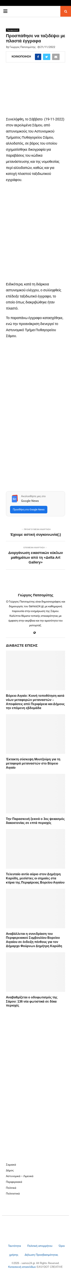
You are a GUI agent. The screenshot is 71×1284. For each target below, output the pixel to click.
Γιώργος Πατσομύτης (23, 47)
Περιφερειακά (12, 30)
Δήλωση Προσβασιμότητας (41, 1254)
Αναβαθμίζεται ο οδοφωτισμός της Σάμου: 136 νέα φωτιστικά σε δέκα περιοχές (31, 1001)
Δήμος (10, 1170)
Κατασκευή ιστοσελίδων (22, 1266)
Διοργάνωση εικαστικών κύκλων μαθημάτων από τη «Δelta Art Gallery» (35, 557)
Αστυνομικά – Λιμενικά (19, 1176)
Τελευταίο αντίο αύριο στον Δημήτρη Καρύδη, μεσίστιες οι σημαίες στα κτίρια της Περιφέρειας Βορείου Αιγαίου (35, 878)
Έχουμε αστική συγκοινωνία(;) (35, 535)
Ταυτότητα (15, 1245)
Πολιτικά (11, 1187)
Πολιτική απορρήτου (39, 1245)
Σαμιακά (11, 1164)
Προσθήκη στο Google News (29, 509)
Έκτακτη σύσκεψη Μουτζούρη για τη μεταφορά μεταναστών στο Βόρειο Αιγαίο (33, 763)
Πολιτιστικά (13, 1193)
